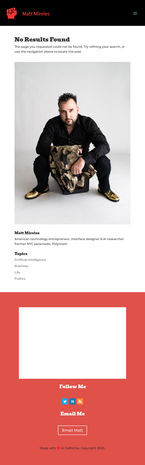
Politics (20, 278)
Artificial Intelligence (30, 260)
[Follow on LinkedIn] (72, 401)
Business (21, 266)
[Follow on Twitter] (65, 401)
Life (17, 272)
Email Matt (72, 430)
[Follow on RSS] (80, 401)
